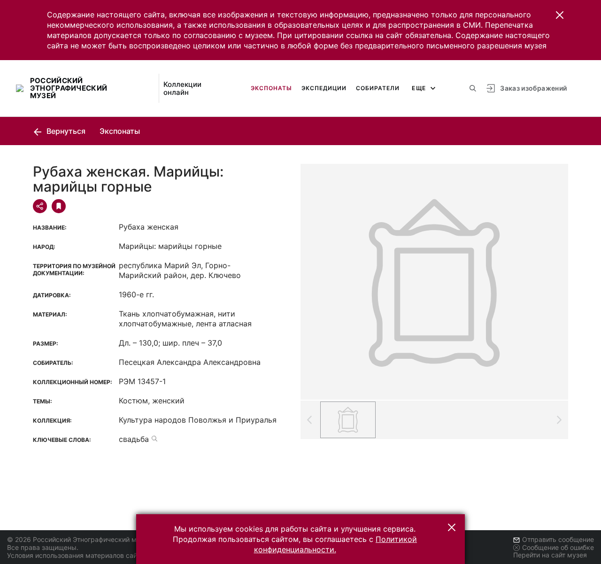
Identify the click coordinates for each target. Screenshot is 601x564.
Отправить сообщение (558, 539)
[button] (559, 15)
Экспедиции (324, 88)
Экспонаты (271, 88)
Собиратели (378, 88)
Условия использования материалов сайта (75, 555)
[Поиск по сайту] (473, 88)
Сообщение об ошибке (558, 547)
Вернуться (65, 131)
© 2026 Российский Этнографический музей (79, 539)
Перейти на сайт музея (550, 555)
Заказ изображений (533, 88)
